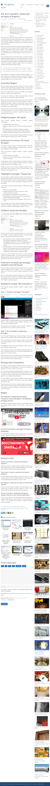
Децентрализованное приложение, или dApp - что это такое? (42, 683)
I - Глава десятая (39, 41)
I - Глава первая (39, 44)
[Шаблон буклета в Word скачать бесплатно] (6, 523)
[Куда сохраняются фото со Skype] (17, 549)
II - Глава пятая (39, 56)
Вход (42, 784)
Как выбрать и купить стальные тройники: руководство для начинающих (42, 497)
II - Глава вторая (39, 53)
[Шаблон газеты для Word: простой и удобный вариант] (17, 536)
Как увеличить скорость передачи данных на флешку (13, 506)
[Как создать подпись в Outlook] (17, 523)
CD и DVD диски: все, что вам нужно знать (41, 99)
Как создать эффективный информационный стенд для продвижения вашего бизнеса (41, 540)
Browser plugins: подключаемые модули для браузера (28, 555)
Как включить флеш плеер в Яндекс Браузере (42, 154)
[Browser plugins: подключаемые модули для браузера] (28, 549)
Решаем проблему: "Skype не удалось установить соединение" (6, 542)
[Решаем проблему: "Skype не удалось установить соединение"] (6, 536)
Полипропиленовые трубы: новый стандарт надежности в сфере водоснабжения (41, 331)
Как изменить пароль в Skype (42, 17)
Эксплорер (38, 307)
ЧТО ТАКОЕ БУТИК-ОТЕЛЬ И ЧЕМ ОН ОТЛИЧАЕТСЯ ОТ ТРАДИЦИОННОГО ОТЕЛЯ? (42, 668)
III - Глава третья (39, 75)
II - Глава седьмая (40, 57)
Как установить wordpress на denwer (40, 183)
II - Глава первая (39, 54)
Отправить (4, 604)
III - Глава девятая (40, 66)
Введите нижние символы (7, 598)
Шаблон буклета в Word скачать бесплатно (6, 528)
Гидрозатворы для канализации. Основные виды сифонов (41, 776)
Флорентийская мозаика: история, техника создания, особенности (41, 435)
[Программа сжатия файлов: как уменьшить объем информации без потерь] (6, 549)
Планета (38, 85)
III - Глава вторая (39, 64)
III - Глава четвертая (40, 76)
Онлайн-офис (39, 304)
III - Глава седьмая (40, 73)
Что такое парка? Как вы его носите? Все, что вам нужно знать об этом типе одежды (41, 610)
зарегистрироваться (26, 593)
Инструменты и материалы (42, 82)
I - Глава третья (39, 48)
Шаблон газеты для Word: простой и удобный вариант (17, 541)
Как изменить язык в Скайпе (42, 16)
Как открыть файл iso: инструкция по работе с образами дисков (41, 25)
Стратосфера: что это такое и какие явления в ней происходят (41, 420)
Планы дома (38, 308)
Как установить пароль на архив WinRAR (41, 275)
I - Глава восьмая (40, 35)
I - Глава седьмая (39, 47)
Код (24, 566)
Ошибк (37, 305)
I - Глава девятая (39, 39)
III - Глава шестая (39, 78)
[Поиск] (47, 6)
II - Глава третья (39, 59)
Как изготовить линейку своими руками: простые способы (41, 20)
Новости (38, 84)
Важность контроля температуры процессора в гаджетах (42, 213)
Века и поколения (40, 81)
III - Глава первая (39, 70)
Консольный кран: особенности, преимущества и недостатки (41, 450)
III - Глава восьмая (40, 63)
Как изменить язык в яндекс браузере (41, 125)
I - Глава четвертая (40, 50)
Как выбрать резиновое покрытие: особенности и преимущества (40, 466)
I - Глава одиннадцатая (41, 42)
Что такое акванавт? (39, 390)
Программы (4, 19)
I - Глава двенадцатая (40, 38)
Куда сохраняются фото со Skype (17, 555)
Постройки (39, 87)
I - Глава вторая (39, 36)
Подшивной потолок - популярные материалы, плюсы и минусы (42, 699)
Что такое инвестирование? (41, 596)
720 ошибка (38, 310)
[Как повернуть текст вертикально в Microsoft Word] (28, 536)
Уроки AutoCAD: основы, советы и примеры (27, 528)
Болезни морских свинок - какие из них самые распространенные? (40, 652)
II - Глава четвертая (40, 60)
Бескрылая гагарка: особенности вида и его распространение (40, 404)
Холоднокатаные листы (40, 624)
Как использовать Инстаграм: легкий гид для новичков (41, 246)
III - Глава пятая (39, 72)
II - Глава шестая (39, 61)
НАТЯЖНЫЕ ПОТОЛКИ (40, 584)
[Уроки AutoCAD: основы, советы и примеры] (28, 523)
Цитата (18, 566)
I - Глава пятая (39, 45)
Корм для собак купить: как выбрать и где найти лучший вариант (41, 556)
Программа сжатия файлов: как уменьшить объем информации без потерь (6, 556)
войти (7, 593)
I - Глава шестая (39, 51)
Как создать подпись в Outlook (17, 528)
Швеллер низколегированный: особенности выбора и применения (42, 481)
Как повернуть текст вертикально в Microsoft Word (27, 541)
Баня (37, 79)
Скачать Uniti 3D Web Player (42, 314)
